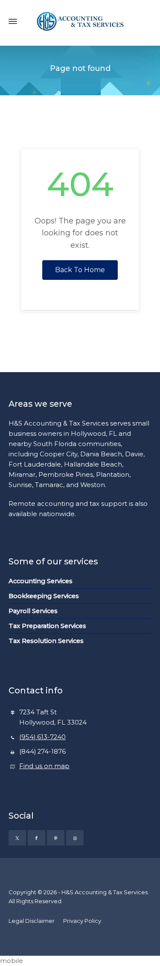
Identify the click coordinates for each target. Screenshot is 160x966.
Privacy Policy (82, 920)
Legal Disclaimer (32, 920)
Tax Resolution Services (46, 641)
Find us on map (44, 766)
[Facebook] (36, 838)
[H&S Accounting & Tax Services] (80, 21)
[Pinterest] (55, 838)
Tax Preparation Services (47, 626)
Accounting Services (41, 581)
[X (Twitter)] (17, 838)
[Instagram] (75, 838)
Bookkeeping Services (44, 596)
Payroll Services (33, 611)
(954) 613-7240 (42, 737)
